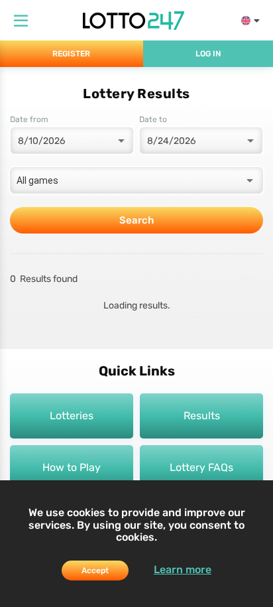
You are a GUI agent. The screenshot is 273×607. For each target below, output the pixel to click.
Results (202, 415)
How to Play (71, 467)
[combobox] (136, 180)
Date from (29, 119)
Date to (153, 119)
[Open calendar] (120, 141)
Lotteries (71, 415)
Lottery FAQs (201, 467)
